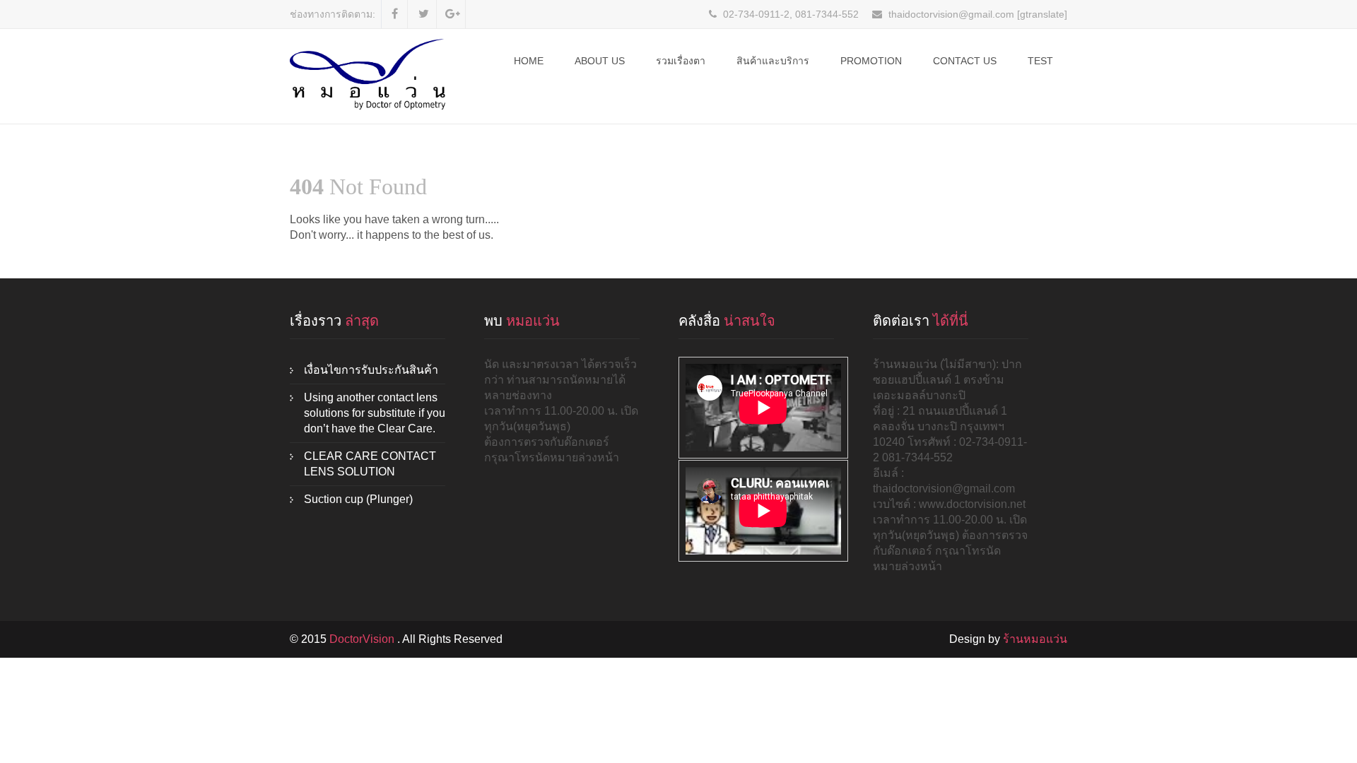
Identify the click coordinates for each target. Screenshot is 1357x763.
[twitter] (424, 14)
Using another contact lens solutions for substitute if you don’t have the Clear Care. (374, 412)
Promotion (871, 60)
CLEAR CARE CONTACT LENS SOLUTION (370, 464)
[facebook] (395, 14)
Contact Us (965, 60)
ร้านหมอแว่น (1035, 639)
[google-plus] (453, 14)
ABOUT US (600, 60)
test (1040, 60)
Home (529, 60)
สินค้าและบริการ (772, 60)
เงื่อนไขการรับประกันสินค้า (371, 370)
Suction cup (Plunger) (358, 499)
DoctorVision (363, 639)
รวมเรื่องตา (680, 60)
